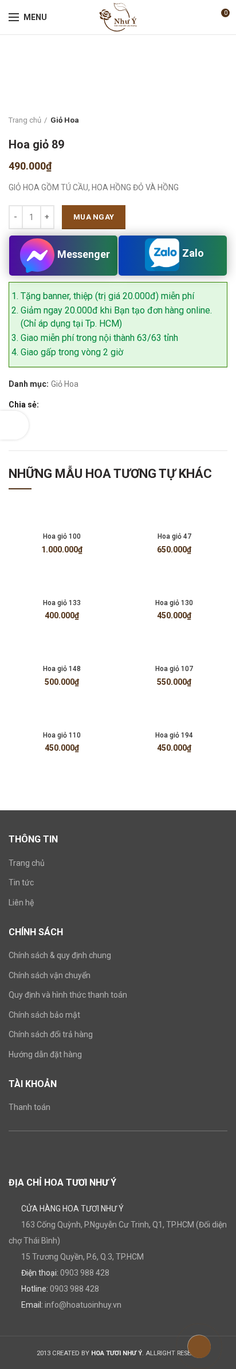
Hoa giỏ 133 (62, 603)
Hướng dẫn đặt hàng (45, 1054)
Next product (221, 120)
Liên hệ (21, 902)
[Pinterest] (74, 405)
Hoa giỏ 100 (62, 536)
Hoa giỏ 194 (174, 735)
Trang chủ (25, 120)
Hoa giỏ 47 (174, 536)
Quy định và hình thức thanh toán (68, 994)
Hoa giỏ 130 (174, 603)
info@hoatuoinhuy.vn (83, 1304)
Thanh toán (29, 1107)
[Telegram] (101, 405)
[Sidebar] (14, 425)
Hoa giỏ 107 (174, 669)
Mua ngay (93, 217)
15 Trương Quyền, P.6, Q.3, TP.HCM (82, 1256)
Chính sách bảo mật (44, 1014)
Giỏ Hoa (64, 120)
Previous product (198, 120)
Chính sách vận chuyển (50, 975)
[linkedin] (88, 405)
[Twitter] (61, 405)
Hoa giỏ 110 (62, 735)
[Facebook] (48, 405)
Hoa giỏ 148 (62, 669)
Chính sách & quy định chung (60, 955)
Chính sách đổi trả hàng (51, 1034)
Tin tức (21, 882)
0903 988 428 (84, 1272)
